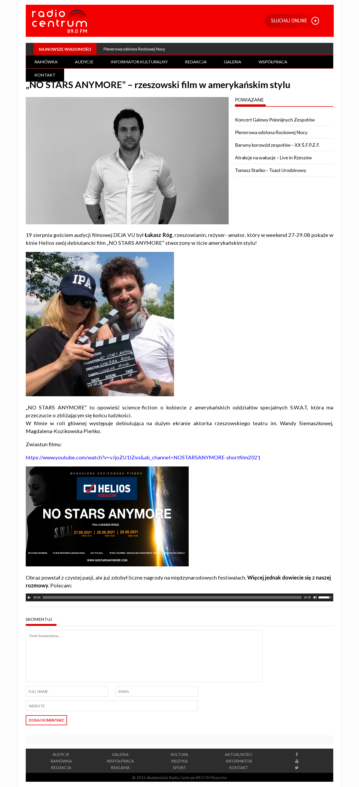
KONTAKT (238, 767)
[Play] (29, 597)
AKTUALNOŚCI (238, 754)
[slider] (326, 596)
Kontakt (44, 74)
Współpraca (273, 61)
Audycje (84, 61)
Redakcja (196, 61)
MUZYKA (179, 761)
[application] (179, 597)
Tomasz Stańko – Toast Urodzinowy (270, 170)
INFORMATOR (238, 761)
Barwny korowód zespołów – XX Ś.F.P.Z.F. (277, 145)
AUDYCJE (61, 754)
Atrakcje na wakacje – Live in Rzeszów (273, 157)
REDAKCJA (61, 767)
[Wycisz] (315, 597)
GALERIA (120, 754)
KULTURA (179, 754)
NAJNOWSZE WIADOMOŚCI (65, 49)
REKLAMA (120, 767)
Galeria (232, 61)
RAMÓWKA (61, 761)
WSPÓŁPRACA (120, 761)
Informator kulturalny (139, 61)
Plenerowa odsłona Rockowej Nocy (271, 132)
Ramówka (46, 61)
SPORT (179, 767)
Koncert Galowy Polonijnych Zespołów (275, 120)
